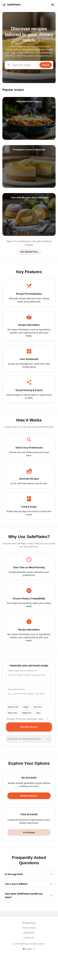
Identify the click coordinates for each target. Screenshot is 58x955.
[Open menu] (53, 5)
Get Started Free (29, 252)
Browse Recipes (29, 796)
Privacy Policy (29, 922)
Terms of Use (29, 927)
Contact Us (29, 937)
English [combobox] (29, 949)
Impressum (29, 932)
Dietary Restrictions (16, 689)
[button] (13, 707)
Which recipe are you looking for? (22, 670)
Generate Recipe (29, 727)
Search (45, 65)
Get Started (29, 832)
